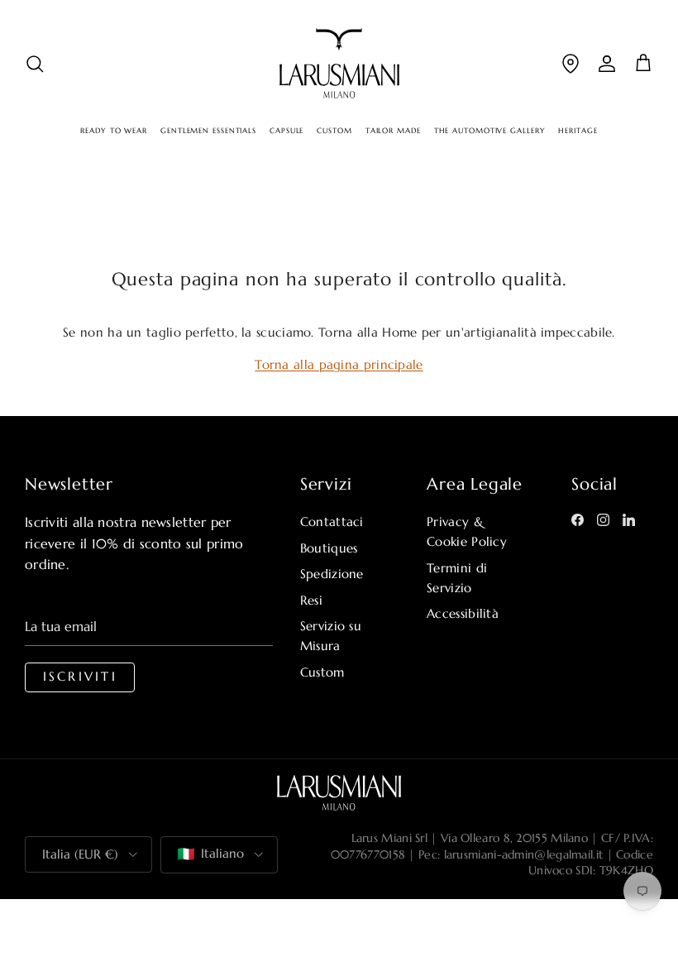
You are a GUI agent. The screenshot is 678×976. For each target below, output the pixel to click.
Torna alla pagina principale (339, 364)
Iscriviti (80, 676)
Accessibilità (463, 613)
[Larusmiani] (339, 63)
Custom (322, 672)
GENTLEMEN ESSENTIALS (208, 131)
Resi (311, 600)
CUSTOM (334, 131)
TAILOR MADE (393, 131)
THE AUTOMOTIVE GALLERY (490, 131)
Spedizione (332, 573)
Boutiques (329, 548)
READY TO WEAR (113, 131)
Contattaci (332, 521)
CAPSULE (286, 131)
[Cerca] (35, 63)
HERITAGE (577, 131)
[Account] (607, 63)
